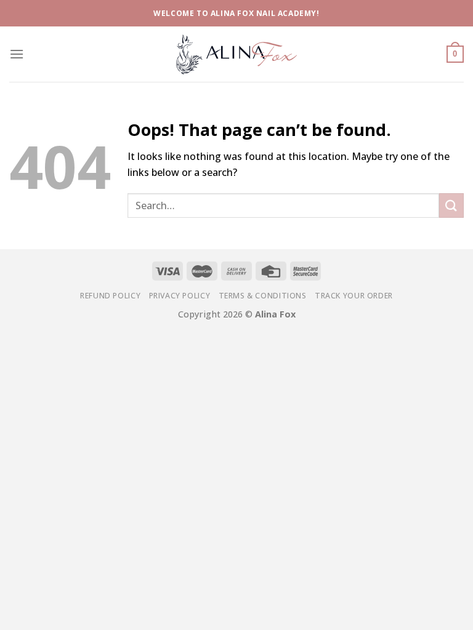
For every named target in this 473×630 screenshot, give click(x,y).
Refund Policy (110, 295)
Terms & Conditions (263, 295)
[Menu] (16, 54)
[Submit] (451, 205)
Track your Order (354, 295)
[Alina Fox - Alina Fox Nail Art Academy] (236, 54)
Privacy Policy (180, 295)
